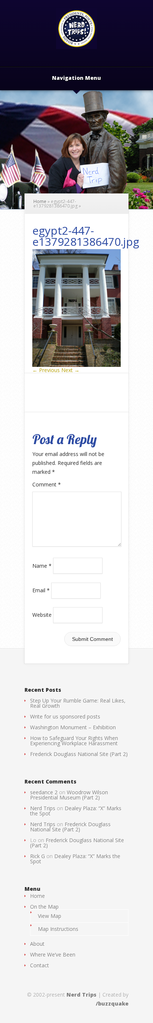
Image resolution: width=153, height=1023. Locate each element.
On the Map (44, 906)
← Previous (46, 370)
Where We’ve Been (52, 954)
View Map (49, 915)
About (37, 943)
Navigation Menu (76, 78)
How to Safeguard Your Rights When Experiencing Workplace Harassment (74, 740)
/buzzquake (112, 1003)
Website (42, 614)
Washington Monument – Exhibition (73, 727)
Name (42, 565)
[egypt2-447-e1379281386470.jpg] (76, 364)
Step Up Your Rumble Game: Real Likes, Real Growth (78, 703)
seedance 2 (44, 792)
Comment (46, 484)
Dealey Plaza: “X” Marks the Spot (75, 811)
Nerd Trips (42, 808)
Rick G (37, 856)
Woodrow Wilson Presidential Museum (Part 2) (69, 795)
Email (41, 590)
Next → (70, 370)
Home (39, 201)
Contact (39, 965)
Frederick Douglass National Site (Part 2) (79, 754)
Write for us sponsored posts (65, 716)
